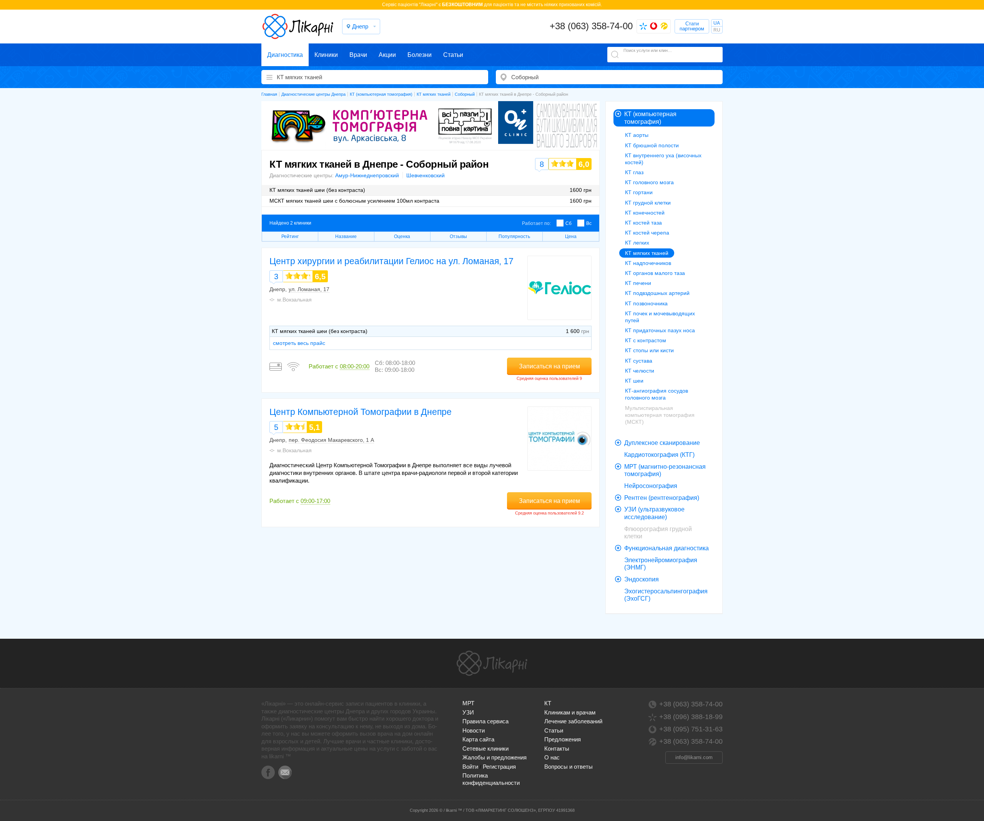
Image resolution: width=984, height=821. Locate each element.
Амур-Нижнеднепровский (367, 175)
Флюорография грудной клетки (658, 533)
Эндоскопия (641, 579)
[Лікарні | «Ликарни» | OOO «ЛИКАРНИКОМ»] (492, 663)
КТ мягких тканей (646, 253)
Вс (589, 223)
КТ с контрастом (645, 340)
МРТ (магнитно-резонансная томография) (665, 470)
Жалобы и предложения (494, 757)
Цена (571, 236)
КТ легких (637, 243)
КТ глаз (634, 172)
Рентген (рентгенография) (661, 498)
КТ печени (638, 283)
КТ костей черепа (647, 233)
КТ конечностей (645, 213)
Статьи (453, 55)
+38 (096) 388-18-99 (691, 717)
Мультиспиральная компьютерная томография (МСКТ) (660, 415)
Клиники (326, 55)
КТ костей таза (643, 223)
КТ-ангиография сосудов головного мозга (656, 394)
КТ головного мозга (649, 182)
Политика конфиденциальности (491, 779)
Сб (568, 223)
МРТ (468, 703)
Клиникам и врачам (569, 712)
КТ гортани (639, 192)
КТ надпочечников (648, 263)
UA (716, 23)
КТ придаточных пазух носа (660, 330)
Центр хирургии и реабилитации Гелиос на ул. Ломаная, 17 (391, 261)
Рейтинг (290, 236)
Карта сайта (478, 739)
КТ (547, 703)
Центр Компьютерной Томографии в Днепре (360, 412)
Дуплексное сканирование (662, 443)
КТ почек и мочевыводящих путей (660, 316)
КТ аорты (636, 135)
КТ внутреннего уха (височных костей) (663, 158)
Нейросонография (650, 486)
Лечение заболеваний (573, 721)
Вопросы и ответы (568, 766)
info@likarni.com (694, 757)
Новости (473, 730)
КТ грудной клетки (648, 203)
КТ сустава (638, 361)
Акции (387, 55)
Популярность (514, 236)
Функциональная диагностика (666, 548)
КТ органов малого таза (655, 273)
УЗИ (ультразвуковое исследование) (654, 513)
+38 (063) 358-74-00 (591, 26)
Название (346, 236)
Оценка (402, 236)
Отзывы (458, 236)
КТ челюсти (639, 371)
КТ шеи (634, 381)
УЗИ (468, 712)
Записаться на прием (549, 366)
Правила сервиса (485, 721)
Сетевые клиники (485, 748)
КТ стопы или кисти (649, 350)
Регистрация (499, 766)
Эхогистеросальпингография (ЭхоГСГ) (666, 595)
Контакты (556, 748)
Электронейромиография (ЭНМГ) (660, 564)
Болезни (419, 55)
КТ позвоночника (646, 303)
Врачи (358, 55)
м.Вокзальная (294, 299)
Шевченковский (425, 175)
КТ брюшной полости (652, 145)
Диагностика (285, 55)
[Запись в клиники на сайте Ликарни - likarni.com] (297, 26)
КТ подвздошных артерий (657, 293)
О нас (552, 757)
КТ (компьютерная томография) (650, 118)
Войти (470, 766)
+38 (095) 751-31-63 (691, 729)
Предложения (562, 739)
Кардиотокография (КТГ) (659, 454)
